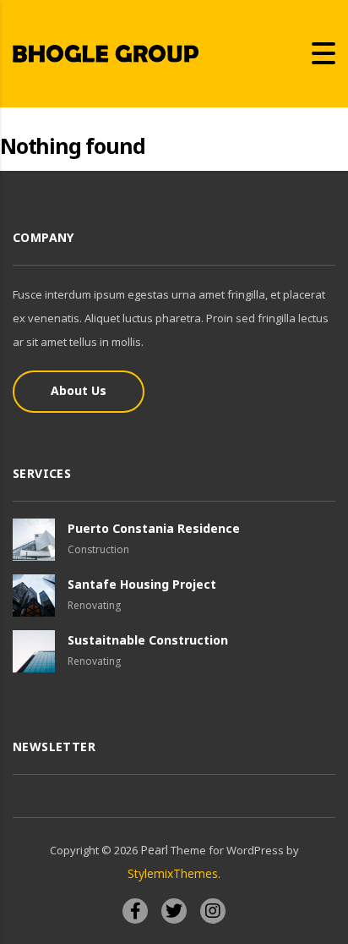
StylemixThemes (173, 873)
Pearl (154, 850)
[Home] (105, 52)
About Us (78, 390)
